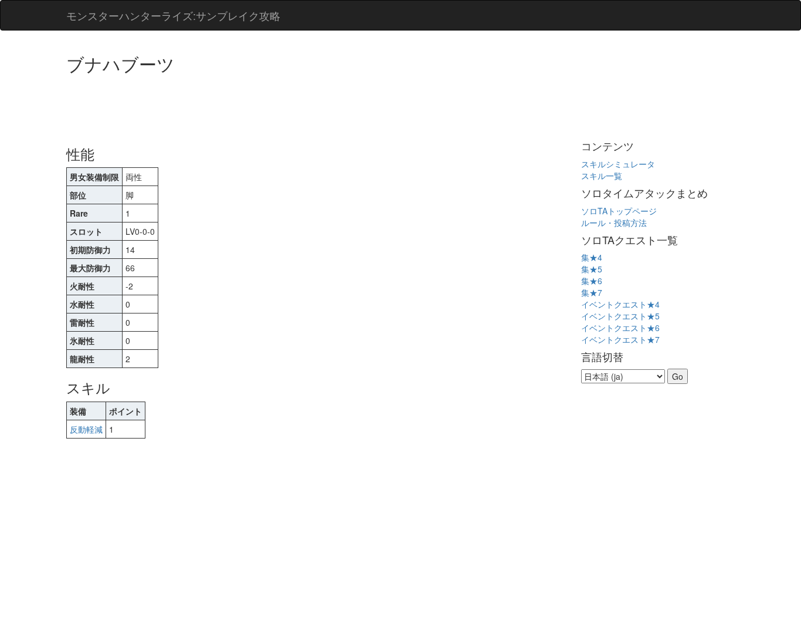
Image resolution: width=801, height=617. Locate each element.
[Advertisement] (279, 105)
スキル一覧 (601, 175)
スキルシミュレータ (618, 164)
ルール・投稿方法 (614, 222)
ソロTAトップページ (619, 211)
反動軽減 (86, 429)
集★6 (591, 280)
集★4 (591, 257)
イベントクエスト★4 (620, 304)
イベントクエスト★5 (620, 316)
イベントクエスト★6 (620, 327)
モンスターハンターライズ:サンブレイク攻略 (173, 15)
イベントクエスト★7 (620, 339)
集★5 (591, 269)
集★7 (591, 292)
